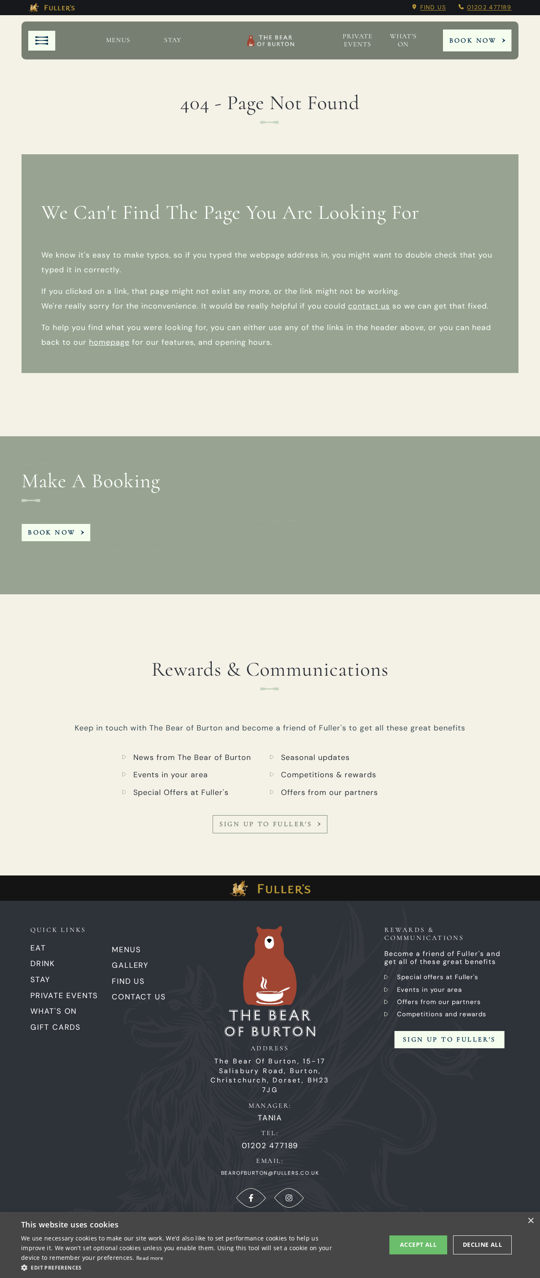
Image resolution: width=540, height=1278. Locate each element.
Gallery (130, 965)
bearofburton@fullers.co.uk (270, 1173)
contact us (369, 306)
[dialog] (270, 1245)
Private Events (358, 40)
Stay (172, 40)
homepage (109, 342)
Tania (270, 1118)
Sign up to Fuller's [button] (449, 1039)
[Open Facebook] (251, 1198)
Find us (433, 7)
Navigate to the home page (270, 40)
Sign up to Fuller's (266, 824)
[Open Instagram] (289, 1198)
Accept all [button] (418, 1244)
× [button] (530, 1221)
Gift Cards (55, 1027)
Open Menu (41, 41)
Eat (38, 948)
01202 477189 (489, 7)
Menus (118, 40)
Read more (149, 1258)
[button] (181, 1267)
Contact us (138, 997)
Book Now (473, 40)
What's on (403, 40)
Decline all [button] (482, 1244)
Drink (42, 963)
